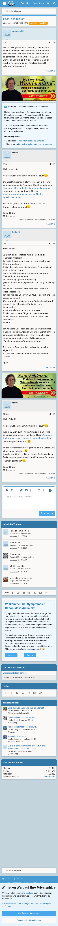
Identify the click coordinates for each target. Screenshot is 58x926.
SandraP (13, 569)
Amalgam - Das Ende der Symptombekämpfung (26, 188)
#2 (54, 164)
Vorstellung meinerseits (21, 578)
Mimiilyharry (49, 776)
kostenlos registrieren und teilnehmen (35, 144)
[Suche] (54, 3)
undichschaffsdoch (11, 673)
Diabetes (11, 732)
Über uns (6, 883)
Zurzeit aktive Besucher (14, 667)
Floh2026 (13, 533)
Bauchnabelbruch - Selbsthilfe (21, 717)
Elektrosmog (13, 754)
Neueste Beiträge (11, 703)
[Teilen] (50, 42)
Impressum (16, 883)
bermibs (23, 673)
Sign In (11, 655)
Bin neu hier (15, 542)
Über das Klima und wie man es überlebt (26, 708)
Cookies (7, 879)
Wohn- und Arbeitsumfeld (18, 713)
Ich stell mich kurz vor (18, 736)
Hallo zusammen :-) (19, 530)
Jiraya (12, 581)
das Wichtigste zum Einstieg (31, 141)
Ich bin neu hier (17, 566)
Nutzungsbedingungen (33, 883)
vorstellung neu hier (38, 23)
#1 (54, 42)
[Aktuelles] (48, 3)
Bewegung (12, 723)
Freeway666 (14, 557)
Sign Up (30, 655)
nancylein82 (10, 23)
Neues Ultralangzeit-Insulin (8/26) (22, 727)
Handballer (14, 545)
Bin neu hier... (16, 554)
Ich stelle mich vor (25, 533)
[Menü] (4, 3)
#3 (54, 244)
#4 (54, 414)
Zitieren (51, 71)
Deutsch (19, 879)
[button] (6, 490)
